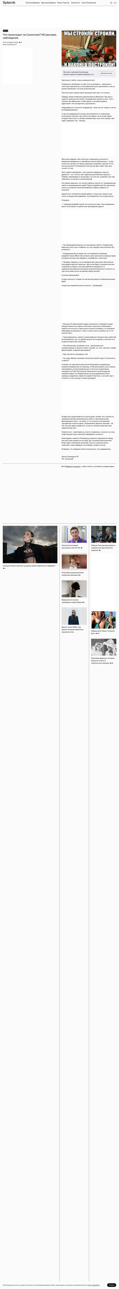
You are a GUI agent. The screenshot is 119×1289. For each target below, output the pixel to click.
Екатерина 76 (72, 457)
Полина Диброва (33, 3)
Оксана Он (75, 3)
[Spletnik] (9, 2)
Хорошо (111, 1285)
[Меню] (115, 3)
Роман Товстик (63, 3)
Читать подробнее (93, 1285)
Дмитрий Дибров (48, 3)
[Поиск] (111, 3)
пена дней (69, 459)
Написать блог (107, 73)
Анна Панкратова (89, 3)
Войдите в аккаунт (73, 466)
